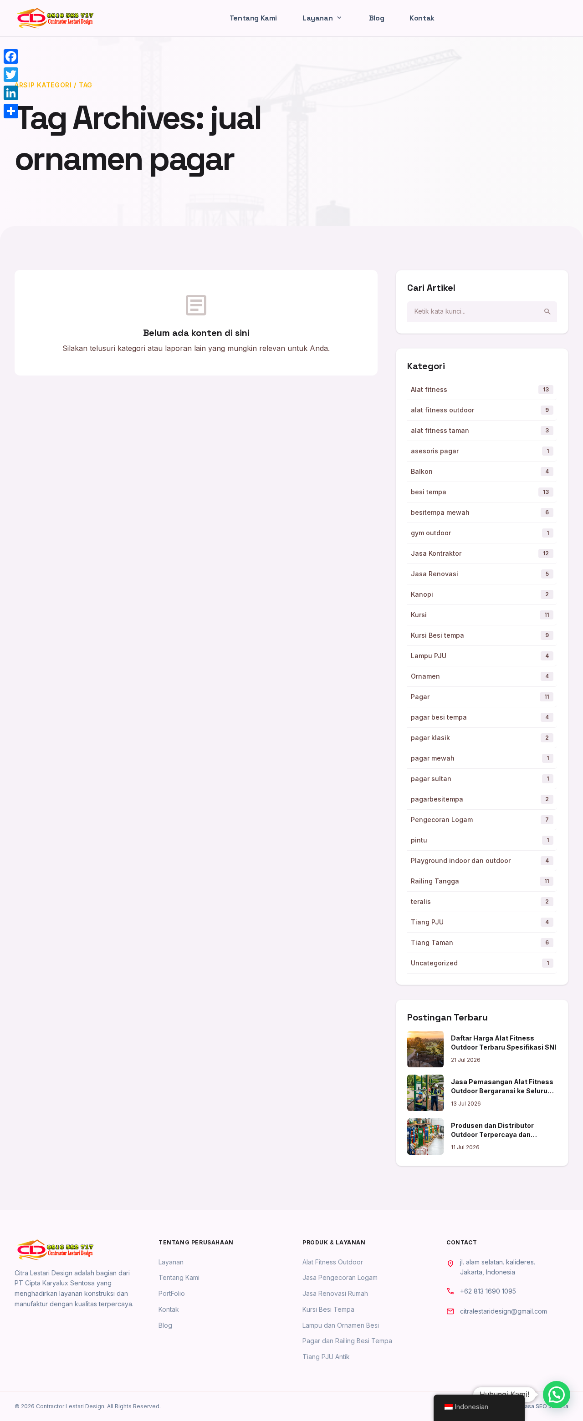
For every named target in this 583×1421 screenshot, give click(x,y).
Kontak (422, 18)
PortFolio (172, 1293)
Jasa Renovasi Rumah (335, 1293)
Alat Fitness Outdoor (332, 1262)
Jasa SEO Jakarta (545, 1406)
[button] (556, 1394)
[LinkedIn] (11, 93)
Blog (376, 18)
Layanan (322, 18)
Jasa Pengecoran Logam (340, 1277)
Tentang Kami (253, 18)
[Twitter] (11, 75)
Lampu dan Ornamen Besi (340, 1325)
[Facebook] (11, 56)
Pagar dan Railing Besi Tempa (347, 1341)
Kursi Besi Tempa (328, 1309)
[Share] (11, 111)
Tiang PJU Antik (326, 1356)
